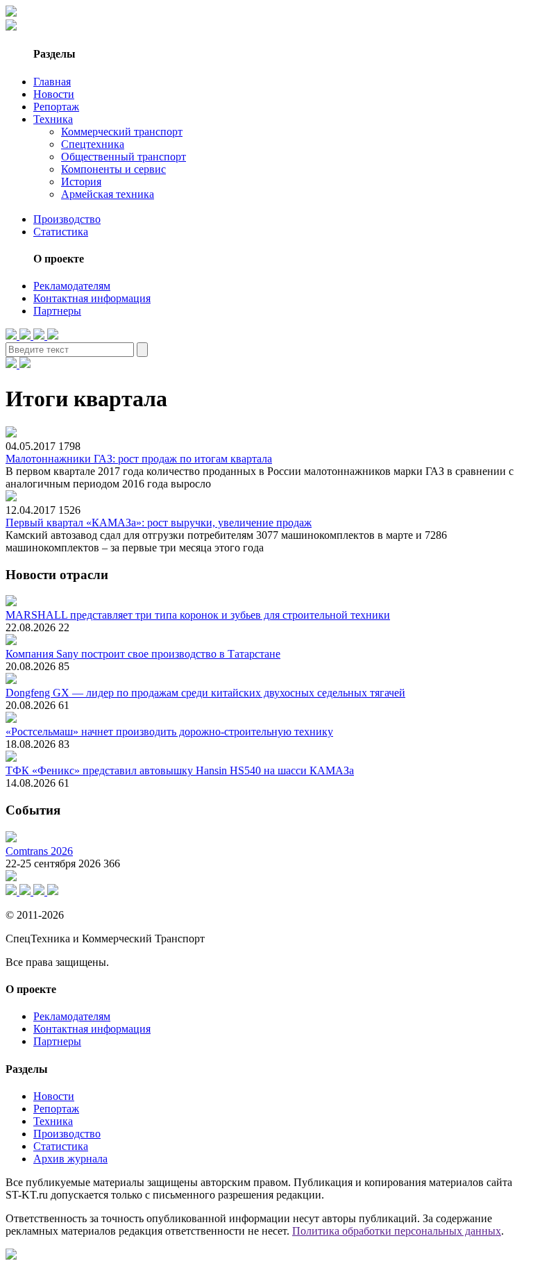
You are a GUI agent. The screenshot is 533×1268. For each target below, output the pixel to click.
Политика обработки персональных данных (396, 1231)
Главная (52, 81)
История (81, 181)
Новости (53, 94)
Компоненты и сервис (113, 169)
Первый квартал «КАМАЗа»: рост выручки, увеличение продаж (159, 522)
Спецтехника (92, 144)
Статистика (60, 231)
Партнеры (57, 311)
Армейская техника (107, 194)
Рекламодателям (71, 286)
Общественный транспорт (123, 156)
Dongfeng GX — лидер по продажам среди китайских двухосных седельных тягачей (205, 693)
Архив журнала (70, 1159)
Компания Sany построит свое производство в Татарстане (143, 654)
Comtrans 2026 (39, 851)
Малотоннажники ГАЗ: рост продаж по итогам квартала (139, 459)
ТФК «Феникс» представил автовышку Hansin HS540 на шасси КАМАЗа (180, 770)
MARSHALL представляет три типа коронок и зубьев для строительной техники (198, 615)
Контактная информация (92, 298)
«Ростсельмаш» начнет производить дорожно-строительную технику (169, 731)
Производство (67, 219)
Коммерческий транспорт (122, 131)
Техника (53, 119)
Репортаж (56, 106)
